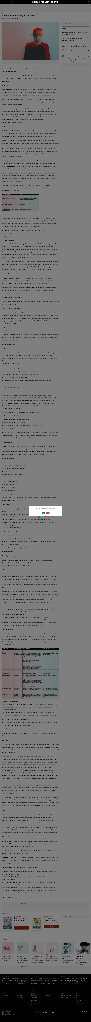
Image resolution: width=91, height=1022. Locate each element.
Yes (43, 513)
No (48, 513)
